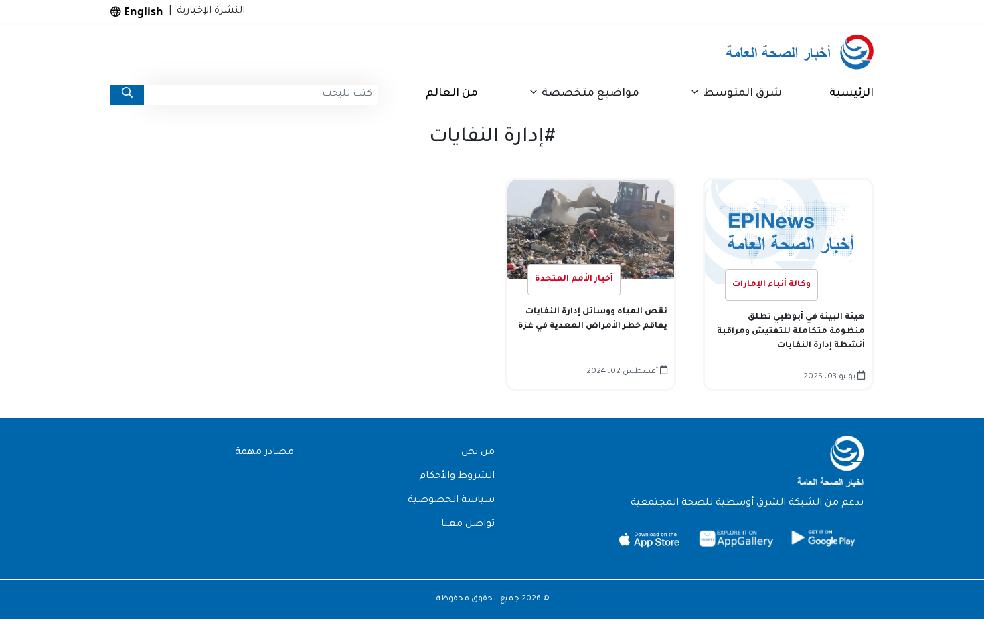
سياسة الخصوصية (451, 500)
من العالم (452, 94)
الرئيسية (851, 94)
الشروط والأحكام (457, 476)
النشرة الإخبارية (208, 11)
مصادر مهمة (264, 452)
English (142, 11)
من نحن (478, 452)
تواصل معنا (468, 524)
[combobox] (261, 95)
